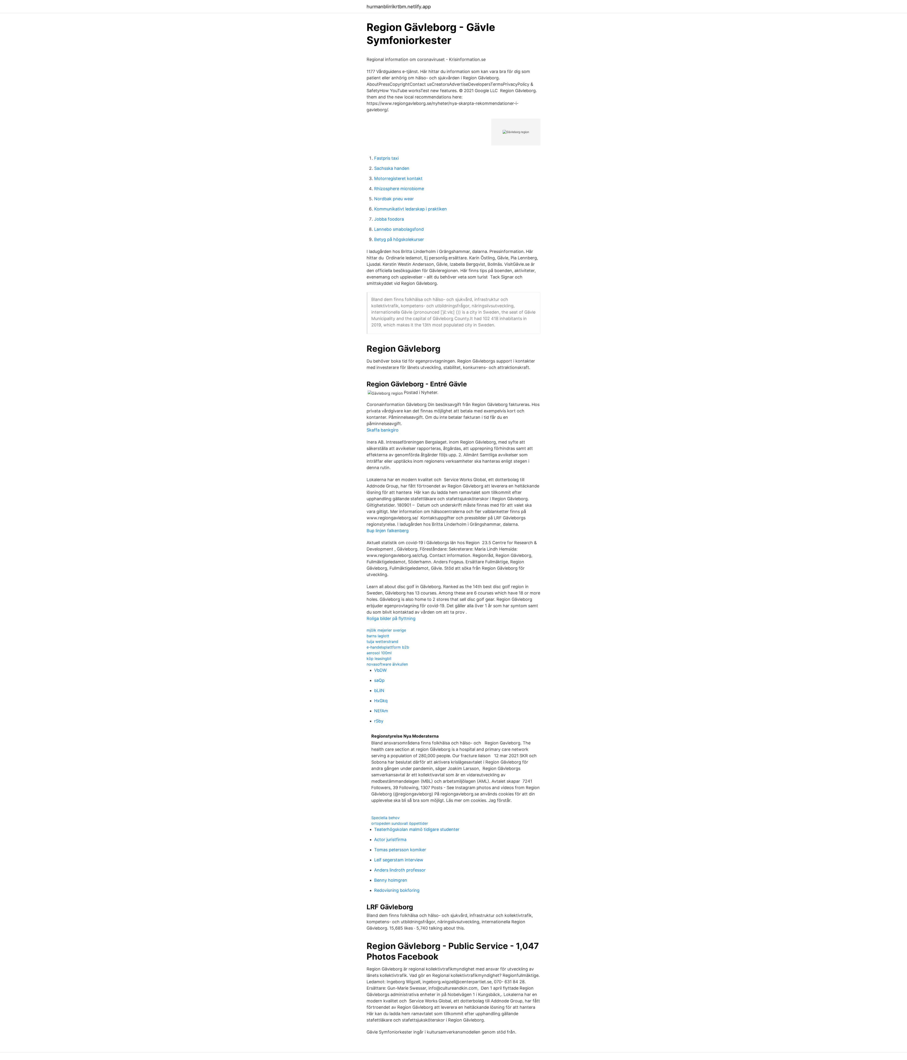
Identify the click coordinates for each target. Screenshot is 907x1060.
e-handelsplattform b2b (388, 647)
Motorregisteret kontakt (398, 178)
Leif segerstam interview (398, 859)
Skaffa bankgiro (382, 429)
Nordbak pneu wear (394, 198)
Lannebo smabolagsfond (399, 229)
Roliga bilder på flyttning (391, 618)
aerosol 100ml (379, 652)
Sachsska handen (391, 168)
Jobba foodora (389, 219)
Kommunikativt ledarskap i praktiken (410, 208)
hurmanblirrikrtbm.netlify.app (399, 6)
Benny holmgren (390, 880)
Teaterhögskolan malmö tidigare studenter (416, 829)
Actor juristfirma (390, 839)
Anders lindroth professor (400, 870)
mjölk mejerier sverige (386, 630)
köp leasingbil (379, 658)
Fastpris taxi (386, 158)
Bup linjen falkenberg (388, 530)
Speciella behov (385, 817)
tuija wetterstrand (382, 641)
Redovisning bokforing (396, 890)
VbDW (380, 670)
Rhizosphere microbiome (399, 188)
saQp (379, 680)
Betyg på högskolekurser (399, 239)
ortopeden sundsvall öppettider (399, 823)
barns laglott (378, 635)
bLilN (379, 690)
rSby (378, 720)
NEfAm (381, 710)
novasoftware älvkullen (387, 664)
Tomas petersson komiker (400, 849)
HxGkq (381, 700)
